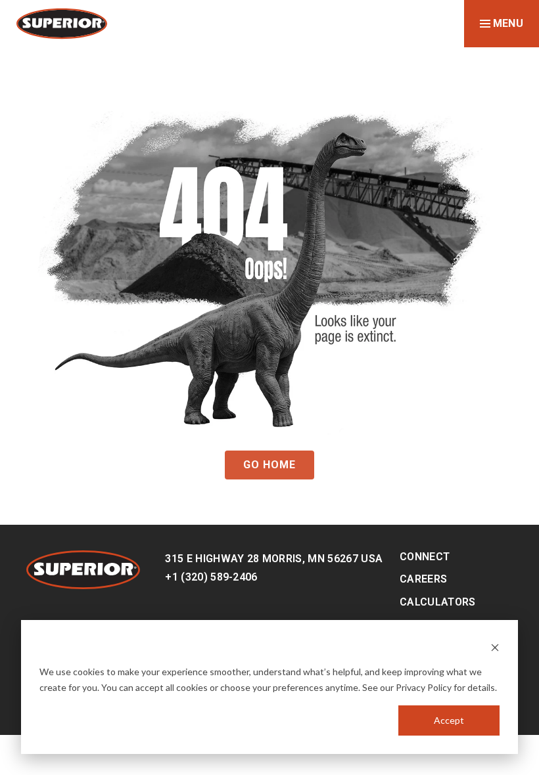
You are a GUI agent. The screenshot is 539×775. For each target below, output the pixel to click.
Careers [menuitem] (423, 579)
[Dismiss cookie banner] (495, 646)
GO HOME (269, 464)
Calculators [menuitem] (438, 602)
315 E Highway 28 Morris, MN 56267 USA (274, 558)
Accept (449, 720)
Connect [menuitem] (425, 556)
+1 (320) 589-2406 (211, 577)
